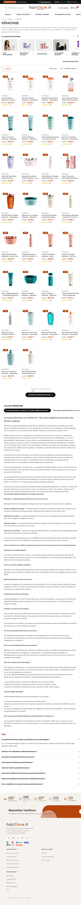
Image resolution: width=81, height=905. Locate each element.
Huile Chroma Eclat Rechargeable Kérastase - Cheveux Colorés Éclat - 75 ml (70, 177)
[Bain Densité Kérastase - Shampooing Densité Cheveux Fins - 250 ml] (50, 201)
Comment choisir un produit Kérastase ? (40, 768)
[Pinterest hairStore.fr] (22, 838)
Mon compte (45, 860)
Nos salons (10, 875)
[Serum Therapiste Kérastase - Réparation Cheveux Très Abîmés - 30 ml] (50, 279)
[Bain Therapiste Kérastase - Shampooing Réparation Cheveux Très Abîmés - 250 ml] (10, 279)
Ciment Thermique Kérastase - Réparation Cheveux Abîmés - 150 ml (30, 138)
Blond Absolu (20, 440)
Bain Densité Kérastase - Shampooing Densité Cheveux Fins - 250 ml (49, 216)
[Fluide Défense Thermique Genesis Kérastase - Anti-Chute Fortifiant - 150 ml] (50, 162)
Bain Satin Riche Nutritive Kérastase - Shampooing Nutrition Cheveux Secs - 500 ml (70, 333)
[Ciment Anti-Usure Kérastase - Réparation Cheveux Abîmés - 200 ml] (10, 123)
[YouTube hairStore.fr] (18, 838)
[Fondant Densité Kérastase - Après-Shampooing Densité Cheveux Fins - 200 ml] (71, 279)
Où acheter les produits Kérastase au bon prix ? (40, 757)
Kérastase (5, 95)
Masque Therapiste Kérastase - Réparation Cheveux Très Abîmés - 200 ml (29, 294)
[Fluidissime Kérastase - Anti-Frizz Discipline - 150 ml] (31, 240)
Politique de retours (13, 867)
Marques (10, 19)
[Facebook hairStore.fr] (8, 838)
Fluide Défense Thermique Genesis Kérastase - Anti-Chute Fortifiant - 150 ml (50, 177)
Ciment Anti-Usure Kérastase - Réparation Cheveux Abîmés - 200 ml (10, 138)
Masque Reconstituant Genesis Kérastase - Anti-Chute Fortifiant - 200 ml (30, 177)
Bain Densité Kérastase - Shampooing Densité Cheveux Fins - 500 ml (30, 372)
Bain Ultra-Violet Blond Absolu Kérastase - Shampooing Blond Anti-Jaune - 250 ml (9, 177)
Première (47, 440)
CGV (8, 890)
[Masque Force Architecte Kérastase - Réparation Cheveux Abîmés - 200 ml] (31, 201)
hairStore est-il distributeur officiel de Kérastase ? (40, 751)
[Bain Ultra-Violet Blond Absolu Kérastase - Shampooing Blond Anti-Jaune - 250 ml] (10, 162)
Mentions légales (12, 886)
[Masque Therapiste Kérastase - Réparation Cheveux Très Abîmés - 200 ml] (31, 279)
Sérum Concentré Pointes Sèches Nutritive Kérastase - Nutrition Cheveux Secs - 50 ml (70, 99)
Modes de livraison (12, 860)
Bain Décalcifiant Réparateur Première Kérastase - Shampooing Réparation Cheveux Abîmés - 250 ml (9, 99)
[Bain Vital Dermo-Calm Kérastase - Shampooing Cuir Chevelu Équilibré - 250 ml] (50, 318)
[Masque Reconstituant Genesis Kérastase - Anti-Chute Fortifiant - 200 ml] (31, 162)
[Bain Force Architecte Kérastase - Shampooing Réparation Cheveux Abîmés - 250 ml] (71, 123)
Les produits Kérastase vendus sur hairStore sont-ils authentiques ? (40, 739)
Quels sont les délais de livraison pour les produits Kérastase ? (40, 773)
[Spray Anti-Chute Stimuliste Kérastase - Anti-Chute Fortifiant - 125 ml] (10, 318)
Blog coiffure (11, 883)
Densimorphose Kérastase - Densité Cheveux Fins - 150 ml (70, 216)
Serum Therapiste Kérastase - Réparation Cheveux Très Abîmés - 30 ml (50, 294)
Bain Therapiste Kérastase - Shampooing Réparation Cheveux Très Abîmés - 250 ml (10, 294)
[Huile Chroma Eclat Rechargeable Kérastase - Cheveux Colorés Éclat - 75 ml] (71, 162)
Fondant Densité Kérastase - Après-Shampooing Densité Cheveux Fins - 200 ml (70, 294)
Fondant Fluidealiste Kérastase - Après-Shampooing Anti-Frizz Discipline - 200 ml (49, 255)
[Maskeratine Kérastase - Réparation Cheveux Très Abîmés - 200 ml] (10, 240)
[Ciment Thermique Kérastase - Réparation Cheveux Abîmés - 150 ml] (31, 123)
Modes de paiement (13, 864)
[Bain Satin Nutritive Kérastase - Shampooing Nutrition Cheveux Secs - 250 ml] (31, 84)
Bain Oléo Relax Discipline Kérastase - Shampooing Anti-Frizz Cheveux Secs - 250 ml (10, 216)
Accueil (4, 19)
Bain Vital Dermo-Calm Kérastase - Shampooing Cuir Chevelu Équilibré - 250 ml (49, 333)
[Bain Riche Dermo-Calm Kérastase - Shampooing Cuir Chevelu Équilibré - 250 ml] (31, 318)
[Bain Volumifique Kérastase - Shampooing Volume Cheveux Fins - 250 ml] (50, 123)
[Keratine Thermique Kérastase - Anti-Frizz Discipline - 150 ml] (71, 240)
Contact (44, 853)
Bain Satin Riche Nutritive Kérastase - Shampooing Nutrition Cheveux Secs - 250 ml (50, 99)
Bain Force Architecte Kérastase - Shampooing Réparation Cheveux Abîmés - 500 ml (9, 372)
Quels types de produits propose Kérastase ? (40, 762)
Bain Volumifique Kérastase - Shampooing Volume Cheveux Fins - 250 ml (50, 138)
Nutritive (12, 440)
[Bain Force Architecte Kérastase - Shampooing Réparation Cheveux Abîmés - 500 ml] (10, 357)
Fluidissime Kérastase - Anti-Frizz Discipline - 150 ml (30, 255)
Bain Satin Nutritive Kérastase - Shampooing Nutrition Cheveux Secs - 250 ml (30, 99)
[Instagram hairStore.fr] (13, 838)
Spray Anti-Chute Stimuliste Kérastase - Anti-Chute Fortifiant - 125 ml (10, 333)
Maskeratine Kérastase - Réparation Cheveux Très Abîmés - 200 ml (10, 255)
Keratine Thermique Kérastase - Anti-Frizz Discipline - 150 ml (69, 255)
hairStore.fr (32, 418)
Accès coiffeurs (11, 856)
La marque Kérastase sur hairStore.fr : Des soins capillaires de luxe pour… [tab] (27, 410)
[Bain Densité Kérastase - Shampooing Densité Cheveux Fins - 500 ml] (31, 357)
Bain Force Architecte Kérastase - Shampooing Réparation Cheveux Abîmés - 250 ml (69, 138)
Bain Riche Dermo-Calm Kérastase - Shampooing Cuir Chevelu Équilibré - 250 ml (29, 333)
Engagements (11, 879)
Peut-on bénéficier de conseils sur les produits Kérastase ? (40, 784)
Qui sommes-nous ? (13, 853)
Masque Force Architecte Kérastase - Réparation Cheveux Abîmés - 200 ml (30, 216)
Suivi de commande (47, 856)
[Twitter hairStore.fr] (27, 838)
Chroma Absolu (30, 440)
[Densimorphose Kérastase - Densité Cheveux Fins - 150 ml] (71, 201)
